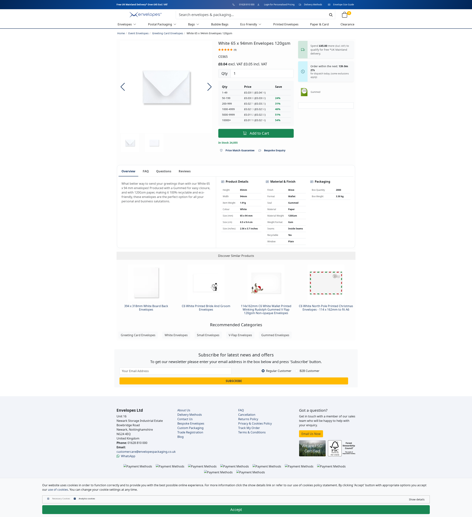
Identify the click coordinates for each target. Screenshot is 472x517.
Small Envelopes (208, 335)
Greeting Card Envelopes (167, 33)
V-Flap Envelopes (240, 335)
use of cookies (58, 490)
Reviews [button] (185, 171)
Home (121, 33)
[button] (209, 87)
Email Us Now (311, 434)
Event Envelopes (138, 33)
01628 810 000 (246, 4)
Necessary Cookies (61, 498)
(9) (235, 49)
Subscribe (234, 381)
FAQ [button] (146, 171)
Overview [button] (128, 171)
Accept (236, 509)
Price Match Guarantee (239, 150)
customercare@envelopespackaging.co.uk (146, 452)
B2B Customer (310, 371)
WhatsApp (128, 456)
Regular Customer (278, 371)
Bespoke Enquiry (274, 150)
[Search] (331, 14)
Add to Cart (259, 133)
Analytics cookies (87, 498)
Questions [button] (163, 171)
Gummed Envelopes (275, 335)
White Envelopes (176, 335)
